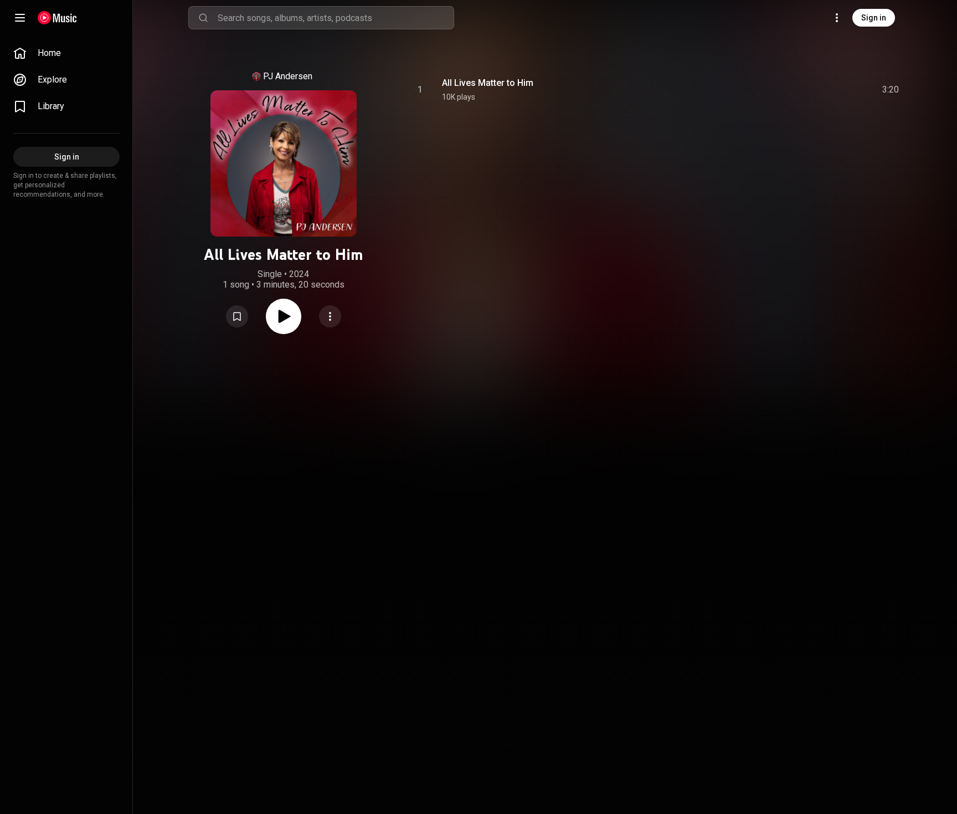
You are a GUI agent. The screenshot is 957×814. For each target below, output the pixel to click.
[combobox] (336, 18)
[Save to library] (237, 316)
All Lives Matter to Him (487, 83)
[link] (66, 53)
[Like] (807, 90)
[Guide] (20, 17)
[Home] (57, 17)
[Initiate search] (203, 18)
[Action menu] (330, 316)
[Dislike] (828, 90)
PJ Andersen (287, 76)
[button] (237, 316)
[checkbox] (891, 89)
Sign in (873, 17)
